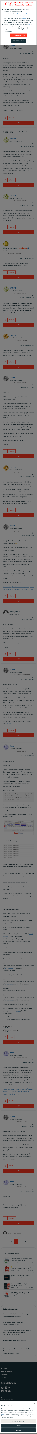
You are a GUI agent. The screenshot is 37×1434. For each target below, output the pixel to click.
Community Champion (19, 16)
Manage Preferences (18, 1421)
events (24, 18)
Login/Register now (18, 35)
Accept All (18, 1430)
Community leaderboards (24, 14)
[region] (18, 1417)
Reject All (18, 1425)
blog (29, 24)
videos (6, 27)
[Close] (35, 1403)
